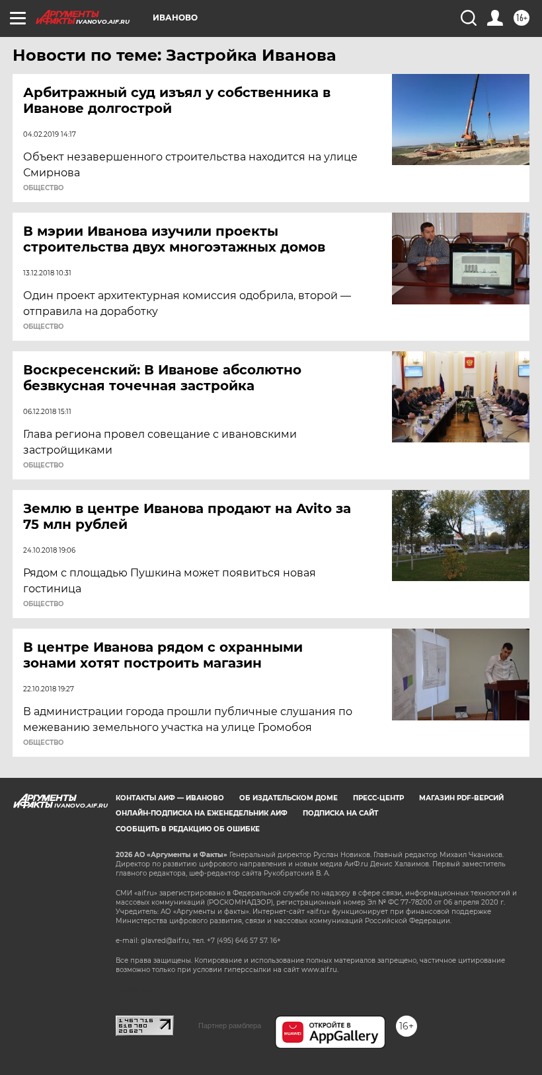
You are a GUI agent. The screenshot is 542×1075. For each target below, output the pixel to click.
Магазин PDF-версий (461, 798)
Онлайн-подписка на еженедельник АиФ (202, 813)
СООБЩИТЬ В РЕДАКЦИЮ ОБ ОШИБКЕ (188, 829)
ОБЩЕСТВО (43, 188)
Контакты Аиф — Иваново (170, 798)
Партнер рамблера (229, 1025)
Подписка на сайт (340, 813)
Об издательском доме (288, 798)
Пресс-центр (378, 798)
